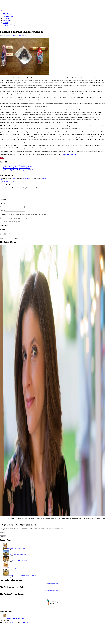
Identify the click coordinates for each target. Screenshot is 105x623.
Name (2, 203)
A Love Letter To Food (10, 3)
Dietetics (24, 178)
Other (5, 23)
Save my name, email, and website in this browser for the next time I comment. (24, 214)
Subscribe (3, 536)
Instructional (30, 178)
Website (2, 210)
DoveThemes (12, 622)
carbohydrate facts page (69, 154)
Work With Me (9, 25)
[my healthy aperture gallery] (52, 590)
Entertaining (8, 20)
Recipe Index (8, 16)
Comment (3, 199)
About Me (7, 14)
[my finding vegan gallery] (52, 607)
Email (2, 207)
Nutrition (7, 18)
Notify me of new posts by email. (11, 222)
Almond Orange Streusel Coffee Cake (13, 618)
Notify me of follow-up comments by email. (14, 218)
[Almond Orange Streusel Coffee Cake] (4, 616)
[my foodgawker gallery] (52, 583)
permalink (43, 178)
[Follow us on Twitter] (6, 235)
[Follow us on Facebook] (2, 235)
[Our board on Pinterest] (11, 235)
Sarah (24, 35)
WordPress (25, 622)
